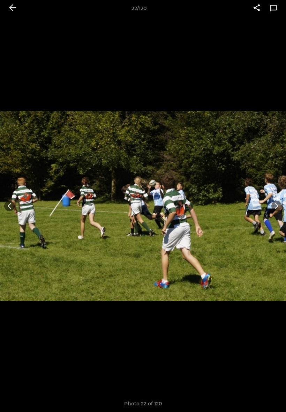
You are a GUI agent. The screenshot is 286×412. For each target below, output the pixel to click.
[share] (257, 8)
